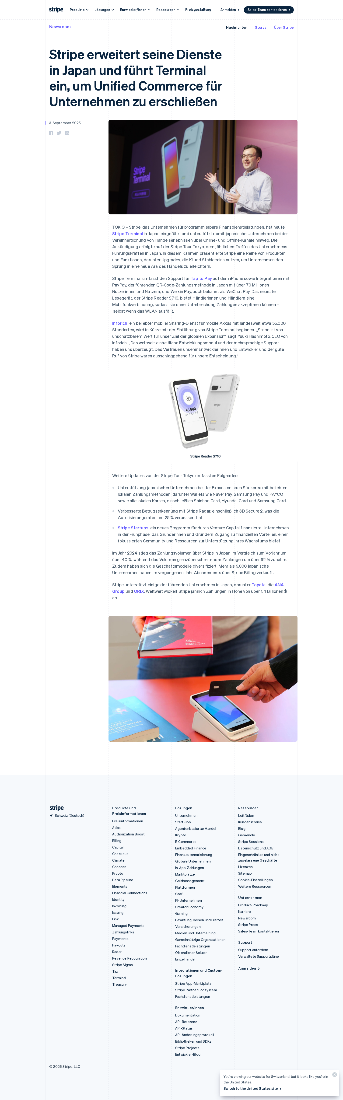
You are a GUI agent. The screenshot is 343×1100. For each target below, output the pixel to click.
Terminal (119, 977)
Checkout (120, 853)
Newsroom (60, 26)
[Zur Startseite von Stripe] (55, 808)
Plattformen (185, 887)
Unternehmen (186, 815)
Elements (120, 886)
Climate (118, 860)
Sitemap (245, 873)
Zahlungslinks (123, 932)
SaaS (179, 893)
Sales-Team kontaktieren (267, 9)
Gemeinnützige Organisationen (200, 939)
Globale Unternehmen (193, 861)
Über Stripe (284, 27)
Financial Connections (129, 892)
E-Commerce (185, 841)
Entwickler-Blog (187, 1054)
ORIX (139, 591)
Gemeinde (246, 835)
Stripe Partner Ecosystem (196, 990)
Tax (115, 971)
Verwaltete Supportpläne (258, 956)
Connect (119, 866)
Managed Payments (128, 925)
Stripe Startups (133, 527)
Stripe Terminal (127, 233)
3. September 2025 (65, 122)
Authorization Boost (128, 834)
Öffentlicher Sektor (191, 952)
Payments (120, 938)
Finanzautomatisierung (193, 854)
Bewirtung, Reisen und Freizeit (199, 920)
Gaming (181, 913)
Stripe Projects (187, 1047)
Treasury (119, 984)
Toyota (259, 584)
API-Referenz (186, 1021)
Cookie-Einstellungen (255, 879)
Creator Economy (189, 906)
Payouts (119, 945)
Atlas (116, 827)
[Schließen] (334, 1075)
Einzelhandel (185, 959)
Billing (116, 840)
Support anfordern (253, 949)
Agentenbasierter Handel (195, 828)
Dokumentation (187, 1015)
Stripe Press (248, 924)
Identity (118, 899)
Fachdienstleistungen (192, 946)
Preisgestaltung (198, 9)
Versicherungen (188, 926)
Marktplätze (185, 874)
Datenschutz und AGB (255, 848)
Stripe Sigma (122, 964)
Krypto (117, 873)
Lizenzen (245, 866)
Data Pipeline (122, 879)
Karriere (244, 911)
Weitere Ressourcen (254, 886)
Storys (260, 27)
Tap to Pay (201, 278)
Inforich (119, 323)
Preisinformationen (127, 821)
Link (115, 919)
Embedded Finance (190, 848)
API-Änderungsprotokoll (194, 1034)
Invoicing (119, 906)
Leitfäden (246, 815)
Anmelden (228, 9)
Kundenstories (250, 822)
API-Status (184, 1028)
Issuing (117, 912)
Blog (241, 828)
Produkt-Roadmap (253, 905)
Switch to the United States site (251, 1088)
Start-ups (183, 822)
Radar (117, 951)
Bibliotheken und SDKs (193, 1041)
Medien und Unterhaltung (195, 933)
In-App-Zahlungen (189, 867)
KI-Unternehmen (188, 900)
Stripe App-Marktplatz (193, 983)
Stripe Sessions (251, 841)
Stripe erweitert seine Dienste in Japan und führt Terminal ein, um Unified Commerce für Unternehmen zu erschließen (135, 77)
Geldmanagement (190, 880)
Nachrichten (236, 27)
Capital (117, 847)
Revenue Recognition (129, 958)
